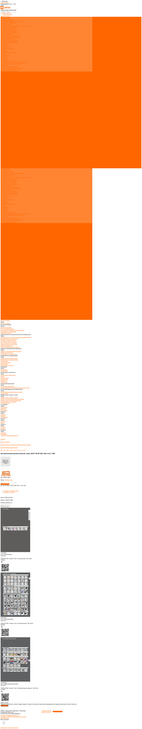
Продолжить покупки (6, 727)
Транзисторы (4, 59)
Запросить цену (5, 484)
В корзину (15, 727)
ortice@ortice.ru (5, 2)
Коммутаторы (4, 65)
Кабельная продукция (7, 38)
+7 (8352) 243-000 (5, 13)
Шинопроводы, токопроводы (9, 40)
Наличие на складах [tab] (9, 492)
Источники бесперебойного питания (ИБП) (12, 21)
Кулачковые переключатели (8, 30)
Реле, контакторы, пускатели (9, 31)
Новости (3, 159)
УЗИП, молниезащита (6, 34)
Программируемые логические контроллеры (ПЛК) (15, 62)
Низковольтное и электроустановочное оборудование (16, 26)
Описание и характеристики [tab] (11, 491)
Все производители (6, 73)
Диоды (3, 54)
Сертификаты (4, 82)
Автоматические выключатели (9, 27)
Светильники (4, 51)
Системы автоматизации (7, 61)
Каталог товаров (5, 94)
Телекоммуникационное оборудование (11, 63)
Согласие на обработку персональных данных (13, 716)
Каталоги (3, 80)
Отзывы (3, 87)
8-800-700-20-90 (7, 14)
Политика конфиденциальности (9, 92)
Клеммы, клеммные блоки (8, 28)
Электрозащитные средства (8, 70)
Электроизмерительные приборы (10, 35)
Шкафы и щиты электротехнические (11, 69)
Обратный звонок (57, 711)
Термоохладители (5, 45)
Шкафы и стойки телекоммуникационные (12, 68)
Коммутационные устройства (9, 33)
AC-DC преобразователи (7, 20)
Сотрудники (4, 78)
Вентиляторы (4, 47)
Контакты (3, 165)
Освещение (4, 49)
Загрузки (3, 155)
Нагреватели (4, 44)
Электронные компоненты (8, 52)
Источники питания (6, 19)
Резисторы (4, 58)
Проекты (3, 162)
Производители (5, 149)
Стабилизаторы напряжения (8, 23)
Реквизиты (4, 90)
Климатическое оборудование (9, 41)
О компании (4, 150)
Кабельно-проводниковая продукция (11, 37)
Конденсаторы (5, 55)
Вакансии (3, 76)
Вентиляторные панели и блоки (9, 42)
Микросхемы (4, 56)
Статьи (2, 85)
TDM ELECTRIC (9, 480)
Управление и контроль (7, 48)
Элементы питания (6, 24)
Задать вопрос (4, 705)
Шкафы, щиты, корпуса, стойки (9, 66)
